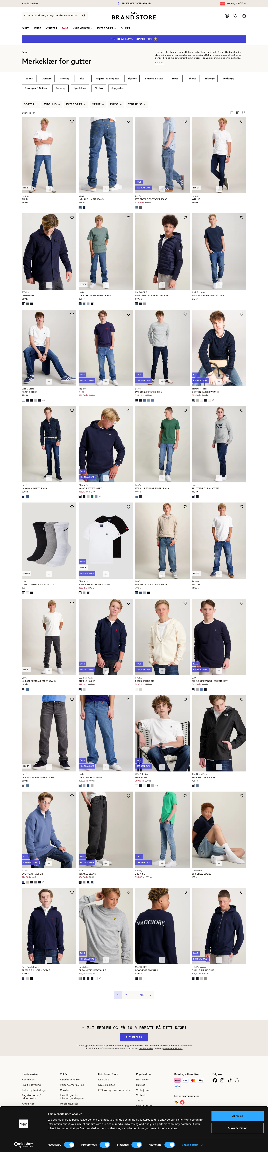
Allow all (237, 1115)
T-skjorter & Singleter (106, 78)
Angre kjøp (28, 1104)
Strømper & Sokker (36, 88)
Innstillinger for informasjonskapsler (72, 1097)
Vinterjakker (143, 1090)
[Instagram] (222, 1080)
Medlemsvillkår (69, 1104)
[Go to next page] (150, 995)
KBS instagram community (114, 1090)
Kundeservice (30, 3)
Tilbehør (210, 78)
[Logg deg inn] (227, 15)
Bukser (175, 78)
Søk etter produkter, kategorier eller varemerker (50, 15)
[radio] (231, 112)
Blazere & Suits (154, 78)
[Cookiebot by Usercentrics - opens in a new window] (24, 1145)
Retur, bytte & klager (34, 1090)
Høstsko (140, 1085)
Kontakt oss (29, 1079)
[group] (237, 112)
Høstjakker (142, 1079)
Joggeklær (117, 88)
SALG (65, 28)
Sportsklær (80, 88)
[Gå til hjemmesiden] (134, 16)
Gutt (24, 52)
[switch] (105, 1145)
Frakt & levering (31, 1085)
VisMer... (159, 63)
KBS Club (103, 1079)
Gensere (47, 78)
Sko (82, 78)
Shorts (192, 78)
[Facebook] (214, 1080)
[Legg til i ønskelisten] (72, 121)
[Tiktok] (229, 1080)
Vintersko (141, 1095)
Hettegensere (144, 1106)
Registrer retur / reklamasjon (31, 1097)
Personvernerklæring (72, 1085)
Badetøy (60, 88)
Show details (190, 1144)
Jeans (29, 78)
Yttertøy (64, 78)
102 (142, 995)
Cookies (64, 1090)
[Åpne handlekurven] (244, 16)
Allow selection (238, 1128)
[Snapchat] (237, 1080)
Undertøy (228, 78)
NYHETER (51, 28)
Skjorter (132, 78)
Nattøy (99, 88)
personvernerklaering (172, 1049)
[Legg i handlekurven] (49, 189)
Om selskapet (106, 1085)
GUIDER (125, 28)
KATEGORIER (105, 28)
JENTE (37, 28)
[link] (134, 16)
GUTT (25, 28)
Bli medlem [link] (134, 1037)
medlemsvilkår (146, 1049)
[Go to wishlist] (235, 16)
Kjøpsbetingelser (70, 1079)
